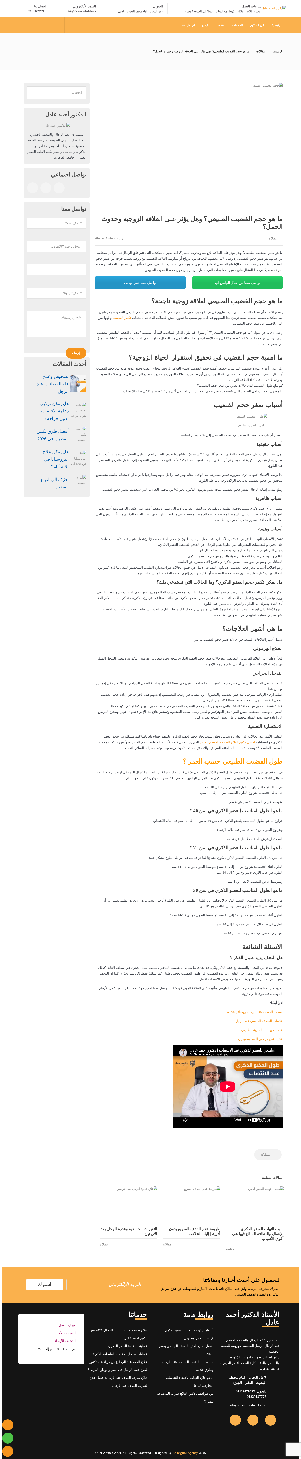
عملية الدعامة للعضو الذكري (127, 1346)
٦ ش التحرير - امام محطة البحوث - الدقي (140, 11)
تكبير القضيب (122, 318)
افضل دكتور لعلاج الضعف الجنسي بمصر (227, 742)
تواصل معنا (187, 25)
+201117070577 (37, 11)
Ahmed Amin (104, 238)
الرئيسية (277, 25)
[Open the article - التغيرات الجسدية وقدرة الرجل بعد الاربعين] (128, 1204)
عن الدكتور (257, 25)
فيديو (205, 25)
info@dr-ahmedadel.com (82, 11)
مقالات (220, 25)
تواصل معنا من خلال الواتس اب (237, 283)
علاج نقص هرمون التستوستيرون (260, 1039)
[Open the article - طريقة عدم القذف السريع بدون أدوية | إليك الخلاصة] (191, 1204)
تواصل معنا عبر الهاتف (140, 283)
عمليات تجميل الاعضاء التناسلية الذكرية (120, 1354)
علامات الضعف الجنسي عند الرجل (259, 1021)
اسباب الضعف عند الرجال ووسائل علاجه (255, 1012)
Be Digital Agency (185, 1453)
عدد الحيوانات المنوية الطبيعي (262, 1030)
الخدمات (237, 25)
